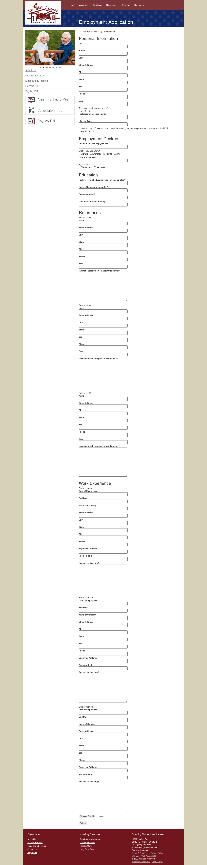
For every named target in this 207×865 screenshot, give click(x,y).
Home (72, 5)
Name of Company (87, 505)
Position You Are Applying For (93, 143)
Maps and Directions (36, 80)
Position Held (85, 555)
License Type (85, 121)
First (81, 43)
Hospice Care (86, 845)
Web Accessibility (149, 855)
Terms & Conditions (140, 853)
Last (81, 57)
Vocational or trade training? (92, 201)
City (81, 72)
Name (81, 220)
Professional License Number (93, 113)
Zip (80, 86)
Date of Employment (88, 491)
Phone (82, 93)
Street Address (86, 64)
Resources (111, 5)
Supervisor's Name (88, 548)
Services (97, 5)
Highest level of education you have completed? (102, 179)
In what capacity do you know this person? (100, 270)
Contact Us (139, 5)
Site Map (136, 855)
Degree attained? (87, 194)
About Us (83, 5)
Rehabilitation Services (90, 839)
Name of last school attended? (93, 187)
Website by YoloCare (141, 861)
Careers (125, 5)
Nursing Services (35, 75)
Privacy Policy (157, 853)
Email (81, 100)
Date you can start (87, 157)
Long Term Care (87, 849)
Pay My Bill (31, 91)
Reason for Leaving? (89, 562)
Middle (82, 50)
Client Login (157, 861)
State (81, 79)
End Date (83, 498)
